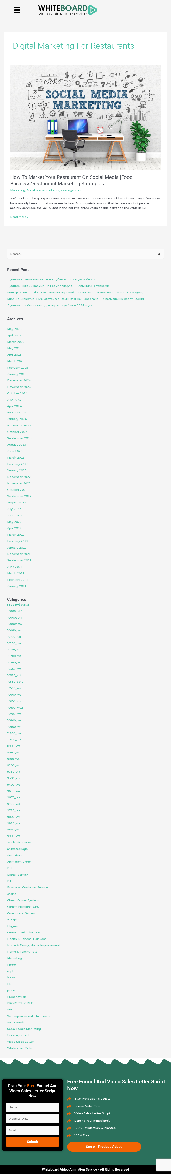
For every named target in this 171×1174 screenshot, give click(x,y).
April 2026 (14, 335)
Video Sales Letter (20, 1041)
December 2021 (18, 553)
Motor (11, 964)
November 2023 (19, 425)
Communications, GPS (23, 906)
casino (11, 893)
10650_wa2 (15, 707)
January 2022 (17, 547)
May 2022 (14, 522)
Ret (9, 1009)
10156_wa (14, 649)
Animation (14, 855)
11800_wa (14, 733)
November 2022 (19, 483)
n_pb (10, 971)
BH (9, 868)
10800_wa (14, 720)
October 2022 (17, 489)
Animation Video (19, 861)
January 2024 (17, 419)
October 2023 (17, 432)
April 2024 (14, 406)
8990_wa (13, 746)
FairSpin (13, 919)
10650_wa (14, 701)
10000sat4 (14, 617)
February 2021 (17, 579)
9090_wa (13, 752)
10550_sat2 (15, 681)
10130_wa (14, 643)
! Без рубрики (18, 604)
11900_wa (14, 739)
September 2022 (19, 496)
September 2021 (19, 560)
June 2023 (15, 451)
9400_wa (13, 784)
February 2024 (17, 412)
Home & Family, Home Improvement (33, 945)
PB (9, 983)
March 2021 (15, 573)
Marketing (17, 190)
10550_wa (14, 688)
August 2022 (16, 502)
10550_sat (14, 675)
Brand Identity (17, 874)
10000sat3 (14, 611)
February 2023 (17, 464)
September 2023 (19, 438)
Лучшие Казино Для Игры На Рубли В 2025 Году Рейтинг (51, 279)
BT (9, 881)
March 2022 (16, 534)
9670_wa (13, 797)
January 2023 (17, 470)
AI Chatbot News (19, 842)
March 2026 (16, 342)
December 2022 (19, 476)
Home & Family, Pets (22, 951)
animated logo (17, 849)
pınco (11, 990)
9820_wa (13, 823)
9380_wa (13, 778)
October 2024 (17, 393)
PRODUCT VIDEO (20, 1003)
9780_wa (13, 810)
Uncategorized (18, 1035)
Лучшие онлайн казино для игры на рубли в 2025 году (49, 305)
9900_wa (13, 836)
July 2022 (14, 509)
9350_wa (13, 771)
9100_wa (13, 759)
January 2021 (16, 586)
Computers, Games (21, 913)
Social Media (16, 1022)
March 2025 (15, 361)
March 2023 (16, 457)
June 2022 (15, 515)
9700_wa (13, 803)
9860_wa (13, 829)
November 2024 (19, 386)
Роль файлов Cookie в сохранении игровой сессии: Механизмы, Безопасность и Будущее (76, 292)
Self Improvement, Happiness (28, 1016)
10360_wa (14, 662)
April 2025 (14, 354)
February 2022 (17, 541)
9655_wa (13, 791)
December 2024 (19, 380)
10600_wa (14, 694)
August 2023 (16, 444)
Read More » (19, 216)
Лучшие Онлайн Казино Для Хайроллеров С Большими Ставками (58, 286)
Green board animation (23, 932)
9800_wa (13, 816)
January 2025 (16, 374)
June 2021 (14, 566)
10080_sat (14, 630)
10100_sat (14, 636)
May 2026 (14, 329)
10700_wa (14, 713)
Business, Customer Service (27, 887)
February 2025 (17, 367)
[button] (17, 10)
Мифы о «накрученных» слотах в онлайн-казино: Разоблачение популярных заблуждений (76, 298)
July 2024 (14, 399)
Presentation (16, 996)
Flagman (13, 926)
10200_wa (14, 656)
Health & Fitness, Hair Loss (27, 939)
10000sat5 (14, 623)
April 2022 (14, 528)
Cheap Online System (23, 900)
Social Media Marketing (43, 190)
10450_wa (14, 669)
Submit (32, 1142)
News (11, 977)
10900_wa (14, 726)
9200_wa (13, 765)
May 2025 (14, 348)
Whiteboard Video (20, 1048)
